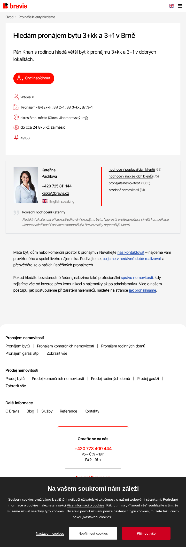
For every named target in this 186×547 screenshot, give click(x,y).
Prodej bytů (15, 378)
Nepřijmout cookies (93, 533)
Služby (47, 411)
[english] (171, 6)
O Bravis (12, 411)
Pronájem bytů (18, 346)
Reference (68, 411)
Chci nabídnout (37, 78)
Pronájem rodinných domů (123, 346)
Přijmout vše (146, 533)
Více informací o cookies (85, 505)
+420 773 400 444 (93, 448)
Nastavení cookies (50, 533)
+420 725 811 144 (57, 186)
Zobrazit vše (57, 353)
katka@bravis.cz (55, 193)
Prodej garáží (148, 378)
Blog (30, 411)
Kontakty (92, 411)
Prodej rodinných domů (110, 378)
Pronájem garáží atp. (22, 353)
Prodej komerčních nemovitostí (58, 378)
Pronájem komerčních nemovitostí (65, 346)
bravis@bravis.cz (93, 477)
